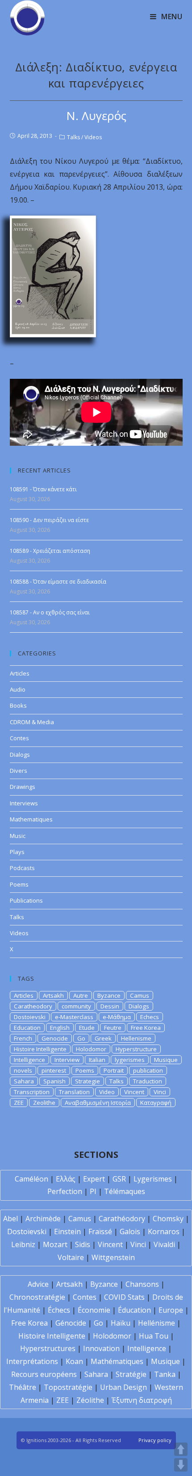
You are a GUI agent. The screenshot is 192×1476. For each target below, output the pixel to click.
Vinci (160, 1092)
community (76, 1006)
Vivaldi (164, 1244)
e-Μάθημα (117, 1017)
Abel (10, 1218)
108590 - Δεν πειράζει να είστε (49, 520)
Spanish (54, 1081)
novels (23, 1070)
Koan (74, 1361)
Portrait (114, 1070)
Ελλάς (65, 1179)
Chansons (142, 1284)
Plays (17, 852)
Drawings (22, 787)
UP (181, 1449)
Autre (80, 995)
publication (148, 1070)
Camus (139, 995)
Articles (19, 673)
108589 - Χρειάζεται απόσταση (50, 551)
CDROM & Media (32, 722)
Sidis (82, 1244)
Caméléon (31, 1179)
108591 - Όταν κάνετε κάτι (43, 489)
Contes (19, 738)
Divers (18, 771)
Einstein (67, 1231)
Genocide (55, 1038)
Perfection (64, 1191)
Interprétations (32, 1361)
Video (107, 1092)
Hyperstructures (47, 1348)
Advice (38, 1284)
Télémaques (124, 1191)
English (60, 1028)
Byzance (109, 995)
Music (17, 836)
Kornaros (163, 1231)
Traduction (147, 1081)
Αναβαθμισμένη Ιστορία (98, 1103)
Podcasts (22, 868)
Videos (93, 137)
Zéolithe (90, 1400)
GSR (119, 1179)
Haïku (120, 1323)
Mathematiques (31, 819)
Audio (17, 689)
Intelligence (29, 1060)
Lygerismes (153, 1179)
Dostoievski (30, 1017)
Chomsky (168, 1218)
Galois (130, 1231)
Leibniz (23, 1244)
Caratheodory (33, 1006)
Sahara (24, 1081)
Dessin (109, 1006)
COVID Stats (124, 1297)
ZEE (19, 1103)
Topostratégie (68, 1387)
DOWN (181, 1465)
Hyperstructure (136, 1049)
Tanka (164, 1374)
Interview (66, 1060)
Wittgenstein (113, 1257)
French (23, 1038)
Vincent (134, 1092)
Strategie (87, 1081)
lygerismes (130, 1060)
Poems (19, 884)
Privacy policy (154, 1440)
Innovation (101, 1348)
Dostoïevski (26, 1231)
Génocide (70, 1323)
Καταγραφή (155, 1103)
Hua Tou (153, 1336)
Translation (74, 1092)
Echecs (149, 1017)
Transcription (32, 1092)
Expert (94, 1179)
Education (27, 1028)
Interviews (24, 803)
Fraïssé (100, 1231)
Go (81, 1038)
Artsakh (53, 995)
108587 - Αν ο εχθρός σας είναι (50, 612)
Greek (103, 1038)
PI (93, 1191)
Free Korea (146, 1028)
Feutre (112, 1028)
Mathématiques (117, 1361)
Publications (26, 900)
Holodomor (91, 1049)
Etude (87, 1028)
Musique (166, 1060)
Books (18, 705)
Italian (97, 1060)
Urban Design (123, 1387)
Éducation (134, 1310)
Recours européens (44, 1374)
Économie (94, 1310)
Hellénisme (156, 1323)
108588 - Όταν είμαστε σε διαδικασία (58, 581)
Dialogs (20, 754)
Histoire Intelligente (40, 1049)
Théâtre (22, 1387)
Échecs (59, 1310)
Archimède (43, 1218)
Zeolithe (44, 1103)
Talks (73, 137)
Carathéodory (122, 1218)
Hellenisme (136, 1038)
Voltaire (71, 1257)
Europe (171, 1310)
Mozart (55, 1244)
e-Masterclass (74, 1017)
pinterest (54, 1070)
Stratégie (131, 1374)
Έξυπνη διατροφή (142, 1400)
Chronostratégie (37, 1297)
